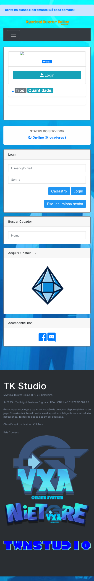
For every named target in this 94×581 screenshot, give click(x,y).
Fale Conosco (11, 432)
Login (49, 75)
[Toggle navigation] (13, 34)
